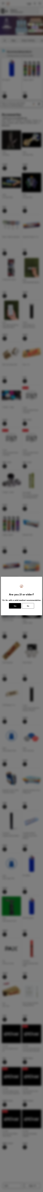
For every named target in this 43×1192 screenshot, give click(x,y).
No (28, 606)
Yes (15, 606)
